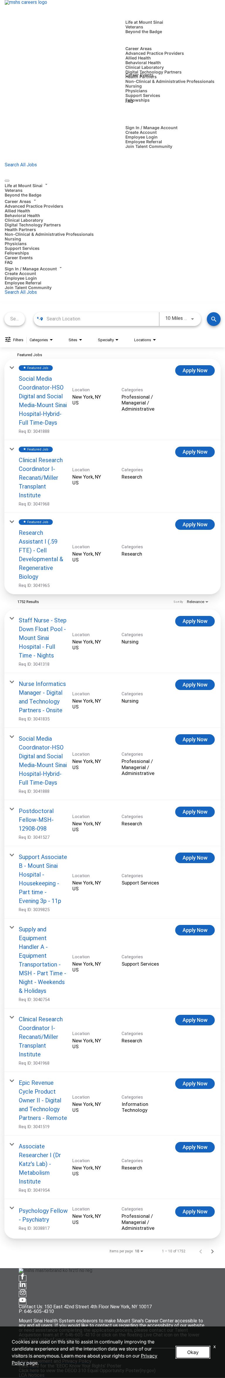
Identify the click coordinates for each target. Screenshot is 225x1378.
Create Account (141, 132)
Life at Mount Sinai (144, 22)
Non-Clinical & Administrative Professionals (169, 81)
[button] (112, 185)
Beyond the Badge (143, 31)
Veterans (134, 26)
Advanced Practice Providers (154, 53)
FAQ (129, 101)
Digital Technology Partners (153, 71)
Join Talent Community (148, 146)
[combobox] (14, 319)
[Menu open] (7, 181)
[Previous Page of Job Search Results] (201, 1251)
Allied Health (138, 57)
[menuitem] (112, 189)
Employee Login (141, 136)
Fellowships (137, 100)
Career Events (139, 74)
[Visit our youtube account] (22, 1302)
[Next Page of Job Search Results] (212, 1251)
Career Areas (138, 48)
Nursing (133, 85)
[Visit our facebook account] (22, 1278)
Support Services (142, 95)
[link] (112, 399)
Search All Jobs (21, 165)
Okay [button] (193, 1352)
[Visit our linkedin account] (22, 1286)
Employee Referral (143, 141)
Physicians (136, 90)
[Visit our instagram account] (22, 1294)
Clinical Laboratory (144, 67)
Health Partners (20, 229)
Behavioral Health (143, 62)
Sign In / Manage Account (151, 127)
